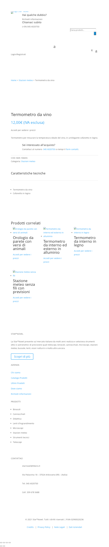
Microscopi (18, 428)
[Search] (95, 33)
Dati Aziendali (75, 527)
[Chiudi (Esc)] (10, 542)
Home (13, 80)
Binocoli (16, 409)
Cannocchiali (19, 414)
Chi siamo (15, 372)
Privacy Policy (44, 527)
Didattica (17, 418)
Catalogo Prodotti (19, 378)
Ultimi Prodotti (18, 383)
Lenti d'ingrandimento (23, 423)
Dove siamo (16, 388)
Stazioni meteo (26, 80)
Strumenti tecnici (21, 437)
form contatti (72, 149)
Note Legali (59, 527)
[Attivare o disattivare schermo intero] (4, 542)
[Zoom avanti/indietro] (1, 542)
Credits (30, 527)
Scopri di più (22, 356)
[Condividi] (7, 542)
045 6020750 (49, 149)
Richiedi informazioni (21, 394)
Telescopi (17, 442)
